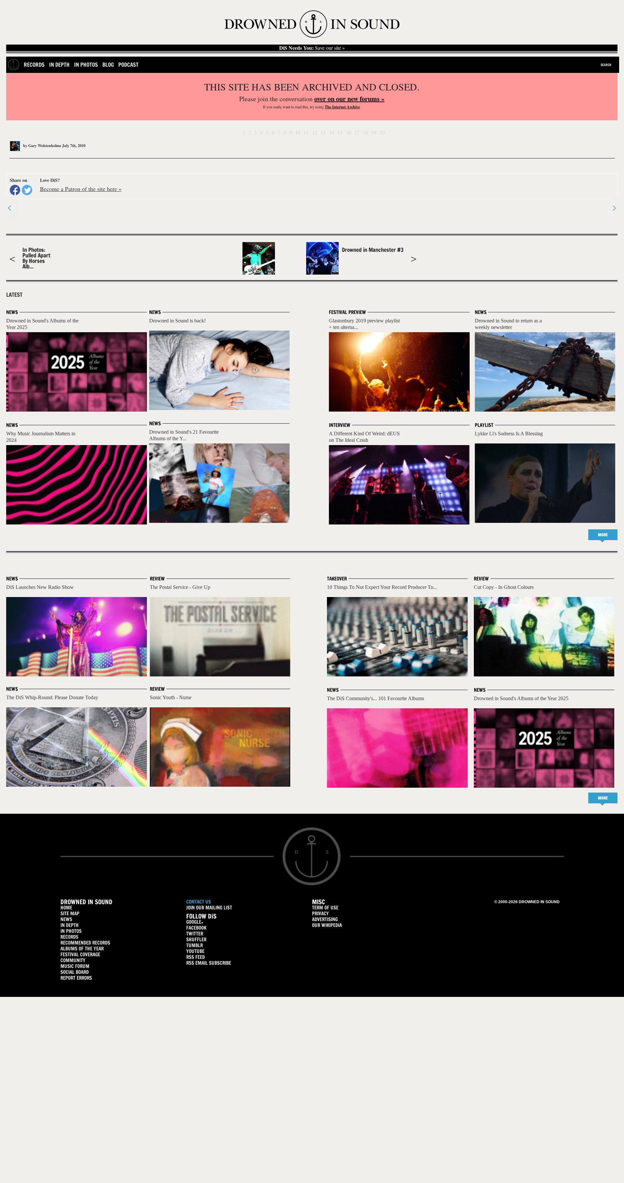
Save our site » (312, 48)
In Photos (86, 65)
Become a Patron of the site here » (81, 189)
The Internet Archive (342, 107)
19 (373, 132)
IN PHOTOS (71, 931)
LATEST (14, 295)
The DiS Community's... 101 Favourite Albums (375, 698)
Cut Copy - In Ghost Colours (504, 587)
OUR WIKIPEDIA (327, 925)
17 (356, 132)
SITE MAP (69, 913)
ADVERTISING (325, 919)
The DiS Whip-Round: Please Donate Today (52, 697)
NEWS (66, 919)
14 (331, 132)
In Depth (59, 65)
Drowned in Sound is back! (177, 320)
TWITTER (194, 933)
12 (314, 132)
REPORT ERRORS (76, 977)
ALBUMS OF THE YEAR (82, 948)
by (41, 145)
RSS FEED (195, 957)
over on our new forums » (349, 98)
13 (323, 132)
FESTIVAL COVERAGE (80, 954)
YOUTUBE (195, 951)
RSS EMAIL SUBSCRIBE (208, 962)
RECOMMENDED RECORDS (85, 942)
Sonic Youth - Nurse (170, 697)
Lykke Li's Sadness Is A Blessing (509, 433)
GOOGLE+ (194, 921)
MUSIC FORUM (74, 966)
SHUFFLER (196, 939)
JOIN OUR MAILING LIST (209, 907)
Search (606, 64)
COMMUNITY (72, 960)
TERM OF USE (325, 907)
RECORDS (69, 936)
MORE (603, 534)
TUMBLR (194, 945)
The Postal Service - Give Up (180, 587)
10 (297, 132)
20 (382, 132)
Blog (108, 65)
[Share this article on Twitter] (27, 190)
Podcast (128, 65)
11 (306, 132)
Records (34, 65)
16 (348, 132)
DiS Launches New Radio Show (40, 587)
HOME (66, 907)
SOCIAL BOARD (74, 972)
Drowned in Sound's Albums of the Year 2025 (521, 698)
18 (365, 132)
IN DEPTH (69, 925)
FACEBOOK (196, 927)
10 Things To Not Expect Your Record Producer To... (382, 587)
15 (340, 132)
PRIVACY (320, 913)
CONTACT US (198, 901)
